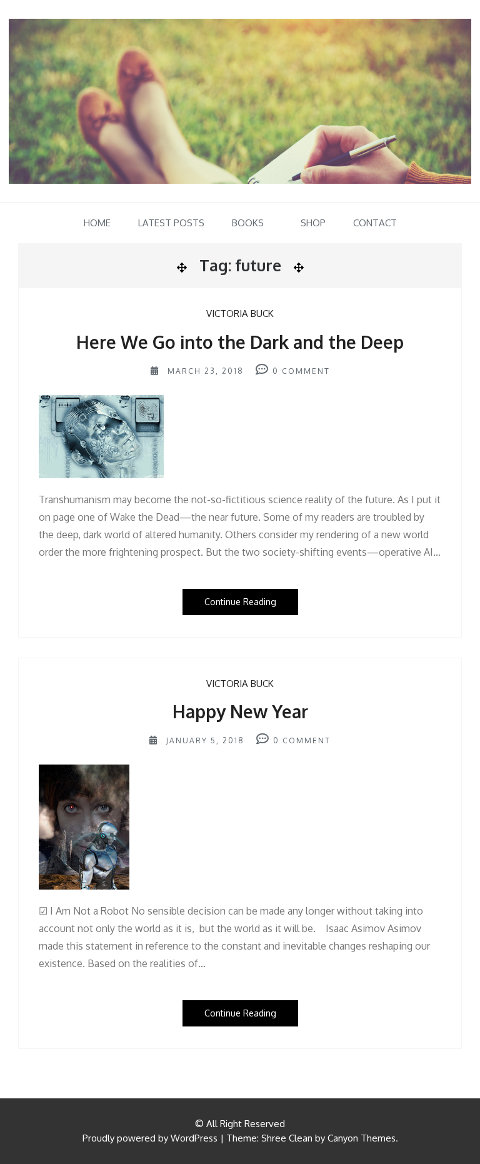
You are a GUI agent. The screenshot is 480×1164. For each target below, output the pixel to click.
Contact (375, 223)
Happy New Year (240, 711)
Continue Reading (240, 601)
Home (97, 223)
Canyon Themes (362, 1138)
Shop (313, 223)
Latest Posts (171, 223)
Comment (306, 371)
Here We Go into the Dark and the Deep (240, 342)
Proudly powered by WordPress (150, 1138)
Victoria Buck (240, 313)
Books (248, 223)
